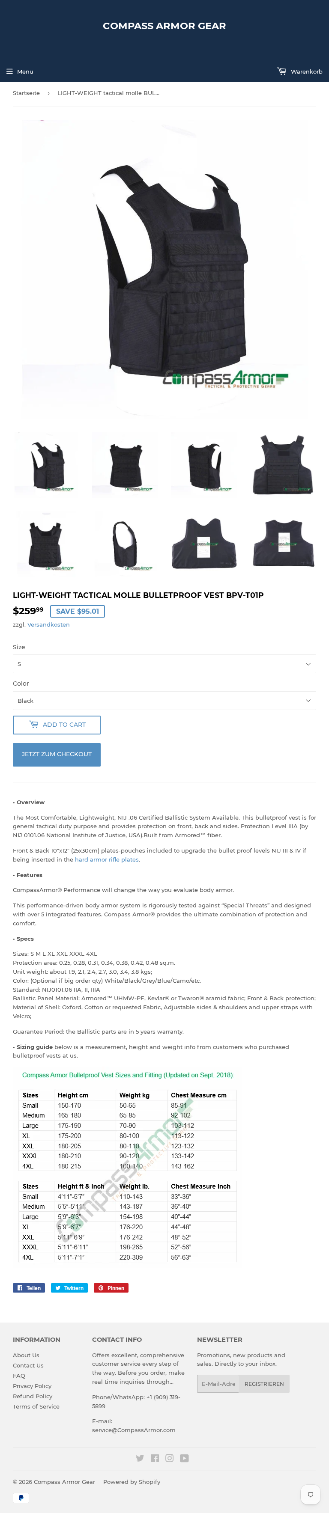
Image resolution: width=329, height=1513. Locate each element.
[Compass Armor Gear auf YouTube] (184, 1459)
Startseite (26, 92)
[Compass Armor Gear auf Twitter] (140, 1459)
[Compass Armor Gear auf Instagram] (169, 1459)
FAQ (19, 1375)
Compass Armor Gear (164, 26)
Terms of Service (36, 1406)
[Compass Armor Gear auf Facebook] (154, 1459)
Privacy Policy (32, 1385)
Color (21, 683)
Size (19, 647)
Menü (25, 71)
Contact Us (28, 1365)
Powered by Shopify (131, 1481)
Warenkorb (306, 71)
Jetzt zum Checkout (57, 754)
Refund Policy (32, 1396)
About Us (26, 1355)
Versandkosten (48, 624)
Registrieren (264, 1384)
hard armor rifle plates (107, 859)
